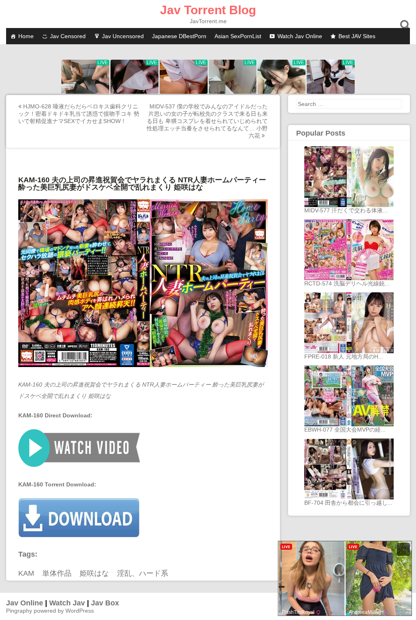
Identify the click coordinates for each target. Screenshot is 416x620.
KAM (26, 573)
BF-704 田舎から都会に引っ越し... (348, 502)
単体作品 (57, 573)
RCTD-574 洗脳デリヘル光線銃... (347, 283)
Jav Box (105, 603)
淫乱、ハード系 (142, 573)
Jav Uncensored (123, 36)
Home (26, 36)
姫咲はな (94, 573)
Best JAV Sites (356, 36)
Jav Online (24, 603)
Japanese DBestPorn (179, 36)
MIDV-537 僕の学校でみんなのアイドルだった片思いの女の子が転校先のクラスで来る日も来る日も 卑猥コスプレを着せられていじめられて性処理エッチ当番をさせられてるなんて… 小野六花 (207, 121)
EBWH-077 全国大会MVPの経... (345, 429)
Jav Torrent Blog (208, 10)
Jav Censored (68, 36)
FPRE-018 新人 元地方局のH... (343, 356)
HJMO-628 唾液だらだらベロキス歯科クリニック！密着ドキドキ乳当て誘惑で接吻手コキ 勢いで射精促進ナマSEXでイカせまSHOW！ (78, 113)
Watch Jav (67, 603)
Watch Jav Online (299, 36)
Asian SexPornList (237, 36)
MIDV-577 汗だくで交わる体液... (346, 210)
